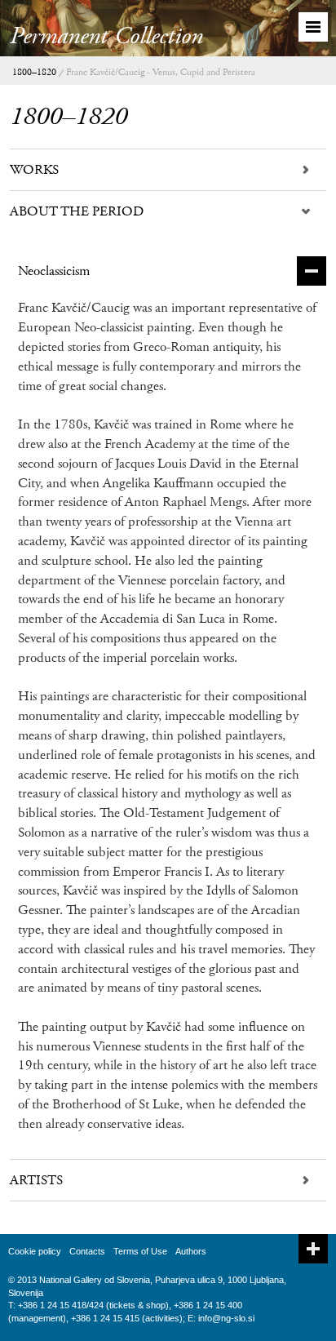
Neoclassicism (54, 271)
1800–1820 (34, 72)
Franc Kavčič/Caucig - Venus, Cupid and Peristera (160, 72)
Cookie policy (34, 1251)
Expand (313, 1248)
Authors (190, 1251)
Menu (313, 27)
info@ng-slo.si (226, 1318)
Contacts (87, 1251)
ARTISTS (36, 1180)
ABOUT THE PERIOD (77, 211)
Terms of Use (140, 1251)
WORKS (34, 170)
